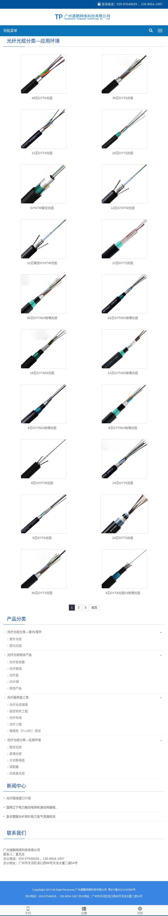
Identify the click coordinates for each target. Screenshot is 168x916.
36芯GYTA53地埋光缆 (42, 318)
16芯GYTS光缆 (122, 153)
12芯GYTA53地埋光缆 (123, 373)
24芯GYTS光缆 (122, 538)
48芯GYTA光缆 (42, 98)
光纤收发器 (17, 662)
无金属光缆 (17, 773)
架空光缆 (15, 747)
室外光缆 (15, 639)
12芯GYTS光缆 (122, 263)
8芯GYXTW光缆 (42, 483)
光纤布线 (15, 717)
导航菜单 (10, 31)
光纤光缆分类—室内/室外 (24, 632)
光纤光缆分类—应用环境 (24, 740)
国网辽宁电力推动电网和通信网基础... (32, 807)
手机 (28, 913)
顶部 (140, 913)
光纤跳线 (15, 668)
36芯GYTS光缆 (42, 593)
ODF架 (14, 681)
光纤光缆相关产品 (19, 655)
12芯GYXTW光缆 (123, 208)
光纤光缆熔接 (18, 704)
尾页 (94, 607)
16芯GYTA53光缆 (42, 373)
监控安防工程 (18, 711)
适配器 (14, 766)
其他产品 (15, 688)
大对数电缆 (17, 760)
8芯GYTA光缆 (42, 538)
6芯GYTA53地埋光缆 (42, 428)
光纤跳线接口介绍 (18, 798)
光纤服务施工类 (18, 697)
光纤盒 (14, 675)
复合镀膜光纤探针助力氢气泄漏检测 (30, 816)
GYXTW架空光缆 (42, 208)
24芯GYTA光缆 (122, 483)
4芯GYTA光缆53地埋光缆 (122, 593)
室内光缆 (15, 645)
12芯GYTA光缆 (42, 153)
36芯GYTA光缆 (122, 98)
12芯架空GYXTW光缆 (42, 263)
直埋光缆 (15, 753)
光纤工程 (15, 724)
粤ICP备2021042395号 (122, 889)
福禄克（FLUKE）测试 (25, 730)
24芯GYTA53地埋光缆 (123, 318)
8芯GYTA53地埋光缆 (122, 428)
